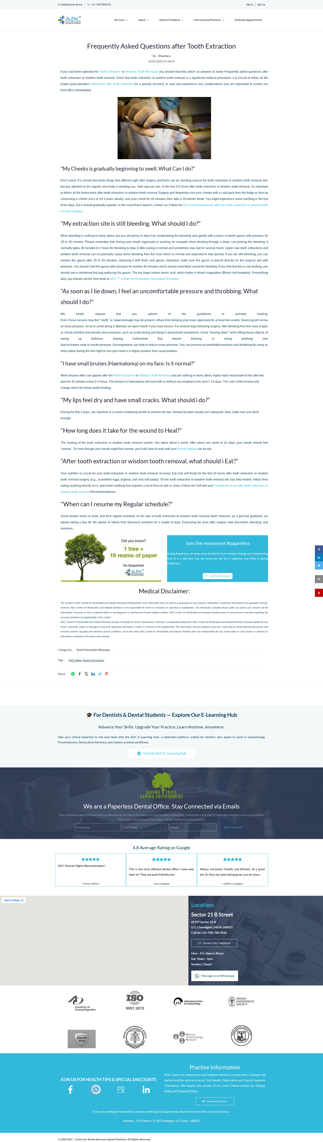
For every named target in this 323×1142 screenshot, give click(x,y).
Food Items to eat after (229, 485)
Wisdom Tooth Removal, (141, 71)
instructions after (101, 84)
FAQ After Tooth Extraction (86, 660)
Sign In (249, 4)
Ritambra (164, 56)
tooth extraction (123, 84)
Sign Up (261, 4)
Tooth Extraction (110, 71)
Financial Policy (188, 1091)
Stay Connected (233, 827)
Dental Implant (187, 448)
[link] (73, 674)
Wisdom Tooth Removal (155, 375)
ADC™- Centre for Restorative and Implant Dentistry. (144, 278)
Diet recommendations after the (205, 205)
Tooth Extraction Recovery (93, 649)
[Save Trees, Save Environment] (161, 774)
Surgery (76, 211)
